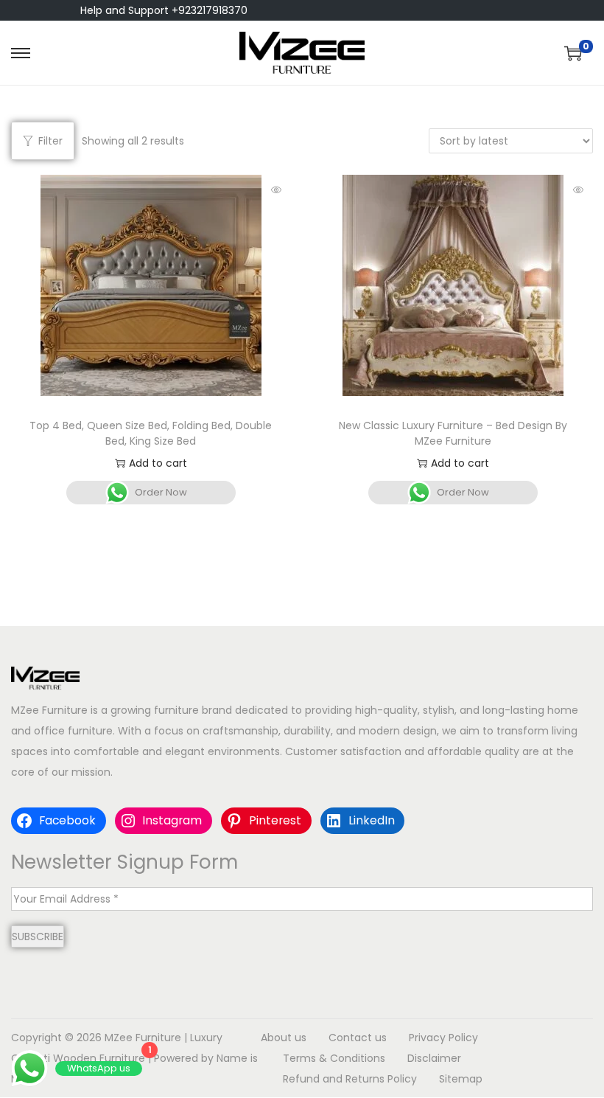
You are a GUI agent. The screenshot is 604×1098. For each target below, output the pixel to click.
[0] (573, 53)
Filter (50, 140)
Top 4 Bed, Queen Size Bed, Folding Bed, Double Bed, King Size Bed (150, 433)
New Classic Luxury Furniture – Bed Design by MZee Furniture (453, 433)
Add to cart (158, 463)
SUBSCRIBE (37, 936)
